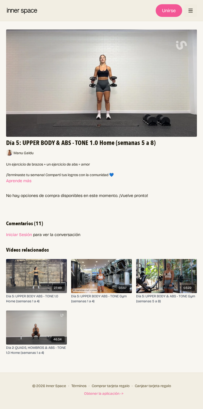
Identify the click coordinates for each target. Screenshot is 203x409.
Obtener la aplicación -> (103, 393)
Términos (78, 386)
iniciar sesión (19, 234)
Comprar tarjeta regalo (111, 386)
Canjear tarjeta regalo (153, 386)
